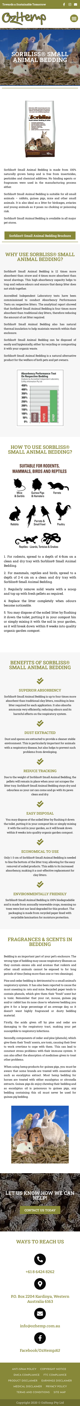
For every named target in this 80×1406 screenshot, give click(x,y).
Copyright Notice (53, 1369)
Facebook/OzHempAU (40, 1350)
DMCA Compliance (27, 1375)
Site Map (60, 1392)
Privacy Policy (56, 1386)
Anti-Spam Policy (24, 1369)
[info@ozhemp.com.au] (40, 1313)
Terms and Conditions (33, 1392)
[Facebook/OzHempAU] (40, 1338)
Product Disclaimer (22, 1381)
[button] (74, 18)
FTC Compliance (55, 1375)
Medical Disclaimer (27, 1386)
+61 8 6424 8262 (40, 1271)
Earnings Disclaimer (56, 1381)
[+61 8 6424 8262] (40, 1259)
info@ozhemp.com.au (40, 1326)
